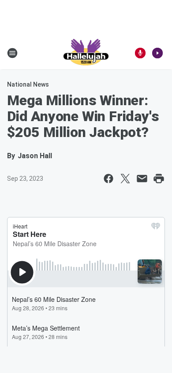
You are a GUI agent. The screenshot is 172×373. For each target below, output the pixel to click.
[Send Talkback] (140, 53)
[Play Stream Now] (157, 53)
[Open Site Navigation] (12, 53)
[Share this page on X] (125, 178)
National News (28, 84)
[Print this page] (159, 178)
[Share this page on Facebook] (108, 178)
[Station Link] (86, 53)
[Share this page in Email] (142, 178)
